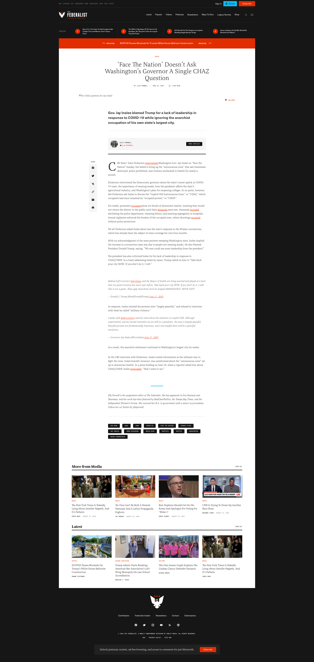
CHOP (137, 426)
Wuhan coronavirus (118, 437)
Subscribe (246, 3)
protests (165, 431)
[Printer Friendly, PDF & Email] (93, 208)
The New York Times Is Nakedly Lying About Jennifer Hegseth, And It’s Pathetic (90, 509)
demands (163, 209)
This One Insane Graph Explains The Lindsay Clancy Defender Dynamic (178, 567)
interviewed (151, 163)
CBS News (231, 100)
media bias (150, 431)
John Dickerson (132, 431)
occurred (195, 217)
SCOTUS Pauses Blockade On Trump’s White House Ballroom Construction (89, 569)
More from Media (87, 466)
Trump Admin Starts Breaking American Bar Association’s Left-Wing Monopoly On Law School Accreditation (132, 570)
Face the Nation (167, 426)
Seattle (179, 431)
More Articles (194, 144)
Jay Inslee (115, 431)
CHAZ (126, 426)
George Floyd (186, 426)
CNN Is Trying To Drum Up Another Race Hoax (221, 507)
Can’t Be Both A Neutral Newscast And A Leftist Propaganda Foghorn (134, 509)
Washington (193, 431)
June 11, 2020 (156, 296)
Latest (77, 526)
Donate (232, 3)
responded (135, 368)
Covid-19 (149, 426)
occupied (136, 205)
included (194, 209)
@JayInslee (136, 281)
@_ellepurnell (127, 145)
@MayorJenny (128, 318)
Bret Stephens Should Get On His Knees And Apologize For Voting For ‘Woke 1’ (178, 509)
